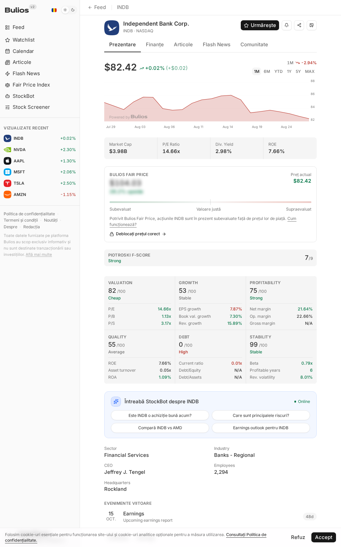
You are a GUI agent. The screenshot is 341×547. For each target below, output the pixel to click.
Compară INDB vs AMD (160, 427)
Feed (100, 7)
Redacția (31, 226)
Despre (10, 226)
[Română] (54, 10)
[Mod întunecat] (69, 10)
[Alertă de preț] (287, 25)
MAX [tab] (310, 71)
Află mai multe (39, 254)
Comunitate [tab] (254, 44)
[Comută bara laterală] (79, 273)
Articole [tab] (183, 44)
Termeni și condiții (21, 220)
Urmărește (263, 25)
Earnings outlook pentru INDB (260, 427)
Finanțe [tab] (155, 44)
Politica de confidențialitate (29, 213)
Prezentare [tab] (122, 44)
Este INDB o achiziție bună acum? (160, 415)
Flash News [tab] (216, 44)
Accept (323, 537)
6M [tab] (267, 71)
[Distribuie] (299, 25)
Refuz (298, 537)
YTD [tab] (278, 71)
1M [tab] (256, 71)
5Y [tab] (298, 71)
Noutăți (51, 220)
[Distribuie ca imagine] (312, 25)
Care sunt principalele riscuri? (261, 415)
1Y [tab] (289, 71)
